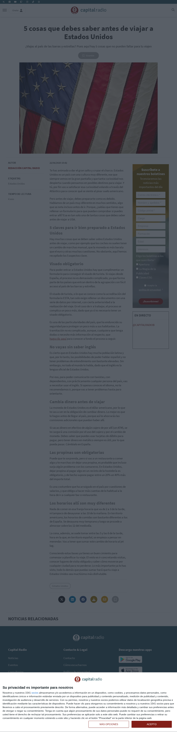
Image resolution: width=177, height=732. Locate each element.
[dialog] (88, 702)
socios (34, 692)
